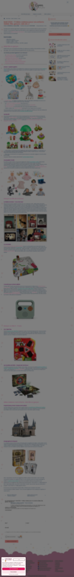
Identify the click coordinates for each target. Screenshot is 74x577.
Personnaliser (13, 571)
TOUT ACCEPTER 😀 (13, 568)
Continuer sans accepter (13, 574)
